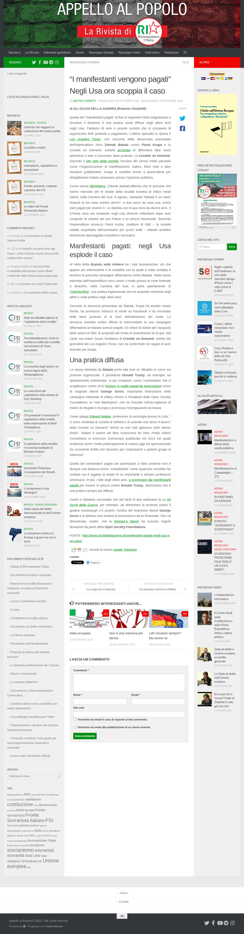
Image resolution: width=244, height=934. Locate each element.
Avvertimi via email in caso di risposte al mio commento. (113, 719)
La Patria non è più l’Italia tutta (38, 283)
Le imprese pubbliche (24, 682)
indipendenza (28, 831)
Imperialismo (14, 830)
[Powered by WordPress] (24, 926)
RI (185, 52)
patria (54, 836)
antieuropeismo (15, 794)
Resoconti (221, 436)
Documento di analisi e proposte (30, 575)
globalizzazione (29, 825)
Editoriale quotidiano (57, 52)
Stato (44, 856)
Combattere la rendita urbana (28, 618)
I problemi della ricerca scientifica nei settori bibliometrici (32, 706)
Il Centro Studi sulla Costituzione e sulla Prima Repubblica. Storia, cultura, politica (223, 624)
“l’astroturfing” (79, 292)
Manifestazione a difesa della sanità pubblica (225, 444)
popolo (10, 841)
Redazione (172, 52)
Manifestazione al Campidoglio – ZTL (225, 472)
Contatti (124, 901)
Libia (26, 835)
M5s (32, 835)
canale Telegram (125, 549)
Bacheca (14, 52)
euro (20, 810)
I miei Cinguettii (17, 73)
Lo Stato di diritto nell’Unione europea (225, 677)
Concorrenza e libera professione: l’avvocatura (30, 693)
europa (30, 810)
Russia (17, 845)
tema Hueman (55, 926)
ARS (27, 794)
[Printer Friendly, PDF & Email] (79, 549)
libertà (20, 835)
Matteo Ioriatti (84, 101)
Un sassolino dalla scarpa (40, 292)
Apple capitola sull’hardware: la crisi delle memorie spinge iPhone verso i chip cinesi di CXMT (224, 278)
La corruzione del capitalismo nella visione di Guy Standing (41, 395)
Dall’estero (152, 52)
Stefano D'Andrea (22, 861)
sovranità (15, 855)
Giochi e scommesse (23, 673)
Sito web (78, 707)
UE (40, 861)
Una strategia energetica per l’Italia (32, 716)
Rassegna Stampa (101, 52)
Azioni (80, 52)
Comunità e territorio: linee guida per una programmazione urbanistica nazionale (31, 743)
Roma (10, 845)
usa (29, 867)
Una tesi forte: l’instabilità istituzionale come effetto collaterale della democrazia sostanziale (32, 271)
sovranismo (20, 850)
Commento (81, 670)
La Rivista (32, 52)
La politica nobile (35, 147)
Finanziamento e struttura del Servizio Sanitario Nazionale (32, 727)
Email (135, 694)
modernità (39, 836)
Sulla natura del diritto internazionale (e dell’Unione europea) (42, 513)
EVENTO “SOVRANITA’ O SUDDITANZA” (224, 525)
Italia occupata (80, 633)
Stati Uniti (32, 856)
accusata (124, 150)
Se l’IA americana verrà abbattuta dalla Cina (225, 307)
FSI (49, 820)
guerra (43, 825)
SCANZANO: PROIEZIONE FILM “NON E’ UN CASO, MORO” (223, 561)
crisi (36, 805)
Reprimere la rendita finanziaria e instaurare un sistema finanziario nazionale (30, 588)
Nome (77, 694)
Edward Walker (100, 416)
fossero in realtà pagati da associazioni (133, 386)
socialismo (36, 845)
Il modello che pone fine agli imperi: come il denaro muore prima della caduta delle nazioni (33, 253)
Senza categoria (46, 504)
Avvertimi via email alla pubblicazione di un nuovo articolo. (114, 727)
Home (124, 893)
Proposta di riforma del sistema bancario (28, 654)
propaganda (21, 841)
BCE (22, 800)
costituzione (20, 804)
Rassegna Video (129, 52)
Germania (13, 825)
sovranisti (44, 850)
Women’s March (126, 521)
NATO (48, 835)
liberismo (11, 835)
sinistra (25, 845)
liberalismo (54, 830)
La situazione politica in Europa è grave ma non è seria (40, 537)
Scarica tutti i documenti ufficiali (30, 755)
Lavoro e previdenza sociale (28, 601)
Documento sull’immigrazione (29, 643)
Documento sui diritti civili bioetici (31, 626)
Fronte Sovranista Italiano (26, 817)
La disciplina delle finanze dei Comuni (34, 665)
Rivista (41, 123)
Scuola (14, 609)
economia (11, 810)
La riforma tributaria (22, 635)
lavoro (45, 830)
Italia (38, 830)
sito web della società (102, 161)
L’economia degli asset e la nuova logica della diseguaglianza (41, 370)
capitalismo (33, 799)
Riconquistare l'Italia (41, 840)
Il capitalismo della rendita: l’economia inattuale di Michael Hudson (41, 447)
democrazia (48, 805)
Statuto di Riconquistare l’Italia (29, 566)
